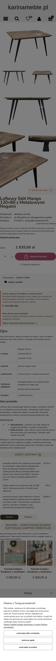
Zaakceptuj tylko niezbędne (28, 633)
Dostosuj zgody (28, 640)
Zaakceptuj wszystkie (28, 647)
